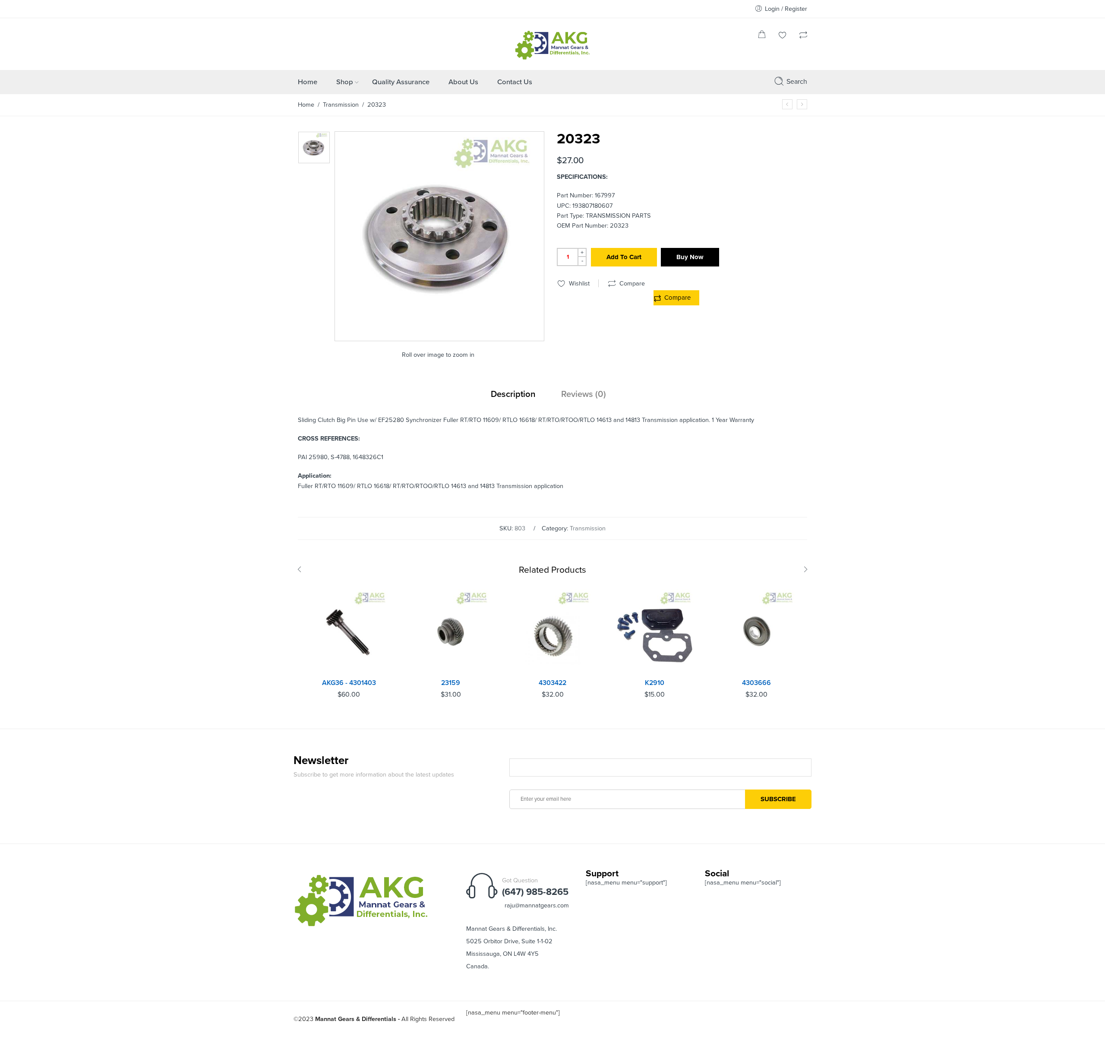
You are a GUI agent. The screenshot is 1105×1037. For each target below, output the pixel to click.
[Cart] (762, 36)
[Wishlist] (782, 36)
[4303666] (756, 632)
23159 (450, 683)
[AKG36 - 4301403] (348, 632)
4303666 (756, 683)
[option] (314, 147)
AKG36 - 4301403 (349, 683)
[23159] (450, 632)
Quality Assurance (400, 82)
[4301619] (802, 104)
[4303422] (552, 632)
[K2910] (654, 632)
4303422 (552, 683)
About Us (463, 82)
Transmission (341, 104)
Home (307, 82)
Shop (344, 82)
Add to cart (623, 257)
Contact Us (514, 82)
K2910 (654, 683)
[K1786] (787, 104)
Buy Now (690, 257)
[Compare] (803, 36)
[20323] (314, 147)
